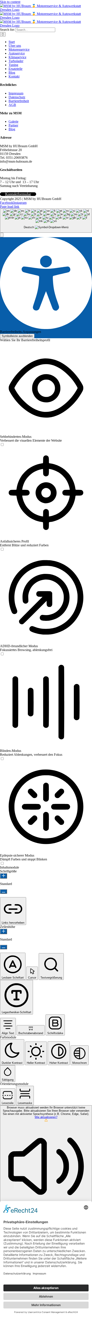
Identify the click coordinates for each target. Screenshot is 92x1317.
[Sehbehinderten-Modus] (2, 445)
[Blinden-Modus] (2, 759)
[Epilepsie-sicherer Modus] (2, 863)
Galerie (13, 121)
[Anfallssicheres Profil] (2, 549)
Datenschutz (17, 97)
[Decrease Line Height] (3, 947)
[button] (1, 235)
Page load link (9, 206)
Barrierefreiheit (19, 101)
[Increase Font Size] (3, 876)
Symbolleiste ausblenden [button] (17, 336)
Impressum (16, 93)
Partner (13, 125)
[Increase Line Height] (3, 931)
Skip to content (10, 2)
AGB (12, 105)
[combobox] (46, 221)
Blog (12, 129)
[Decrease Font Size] (3, 891)
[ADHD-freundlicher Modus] (2, 654)
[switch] (2, 444)
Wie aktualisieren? (46, 1117)
